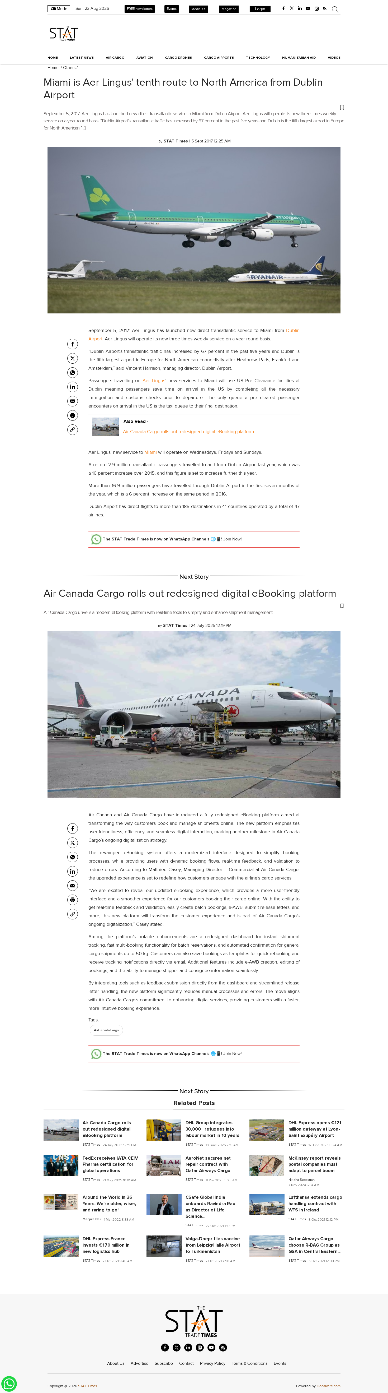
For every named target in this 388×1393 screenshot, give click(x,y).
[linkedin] (300, 8)
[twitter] (292, 8)
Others (69, 67)
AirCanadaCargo (106, 1030)
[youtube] (308, 8)
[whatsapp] (72, 372)
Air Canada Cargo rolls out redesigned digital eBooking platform (188, 431)
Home (53, 57)
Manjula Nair (92, 1219)
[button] (194, 107)
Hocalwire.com (328, 1386)
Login (260, 9)
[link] (72, 429)
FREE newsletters (140, 9)
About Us (115, 1363)
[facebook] (283, 8)
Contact (186, 1363)
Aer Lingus (154, 380)
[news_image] (61, 1129)
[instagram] (316, 8)
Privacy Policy (212, 1363)
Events (172, 9)
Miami (150, 452)
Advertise (139, 1363)
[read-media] (105, 431)
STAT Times (91, 1145)
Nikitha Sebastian (301, 1180)
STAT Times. (88, 1386)
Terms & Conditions (249, 1363)
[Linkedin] (72, 387)
